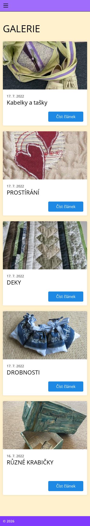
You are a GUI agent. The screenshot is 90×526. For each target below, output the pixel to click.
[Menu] (5, 6)
